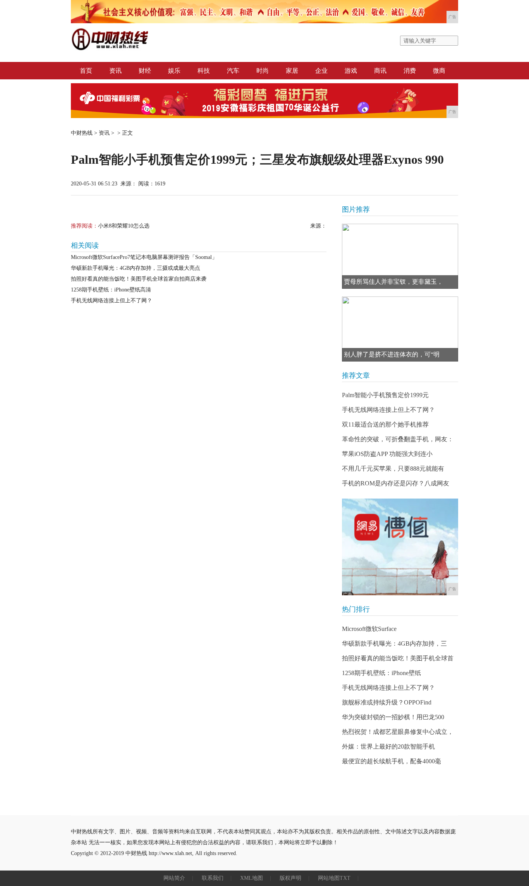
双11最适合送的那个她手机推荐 (385, 424)
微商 (439, 70)
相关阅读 (85, 245)
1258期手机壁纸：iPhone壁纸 (381, 673)
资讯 (115, 70)
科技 (204, 70)
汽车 (233, 70)
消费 (410, 70)
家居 (292, 70)
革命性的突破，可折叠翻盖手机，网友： (397, 439)
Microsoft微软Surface (369, 629)
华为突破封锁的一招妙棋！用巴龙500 (393, 717)
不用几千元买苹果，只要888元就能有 (393, 468)
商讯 (380, 70)
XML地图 (251, 878)
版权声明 (290, 878)
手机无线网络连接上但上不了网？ (111, 300)
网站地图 (329, 878)
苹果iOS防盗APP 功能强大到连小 (387, 454)
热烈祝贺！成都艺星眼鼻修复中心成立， (397, 731)
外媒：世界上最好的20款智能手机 (388, 746)
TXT (345, 878)
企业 (321, 70)
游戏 (351, 70)
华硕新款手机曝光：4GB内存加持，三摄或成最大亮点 (135, 268)
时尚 (262, 70)
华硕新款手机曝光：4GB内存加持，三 (394, 643)
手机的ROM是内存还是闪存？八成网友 (395, 483)
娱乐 (174, 70)
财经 (145, 70)
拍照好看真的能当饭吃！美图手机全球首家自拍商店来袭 (138, 279)
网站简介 (174, 878)
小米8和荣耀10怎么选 (123, 226)
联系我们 (212, 878)
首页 (86, 70)
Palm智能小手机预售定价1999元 (385, 395)
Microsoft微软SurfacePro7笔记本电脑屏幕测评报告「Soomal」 (144, 257)
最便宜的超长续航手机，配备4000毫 (391, 761)
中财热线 (82, 133)
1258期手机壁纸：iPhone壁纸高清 (111, 290)
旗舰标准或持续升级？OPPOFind (386, 702)
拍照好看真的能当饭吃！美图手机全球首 (397, 658)
